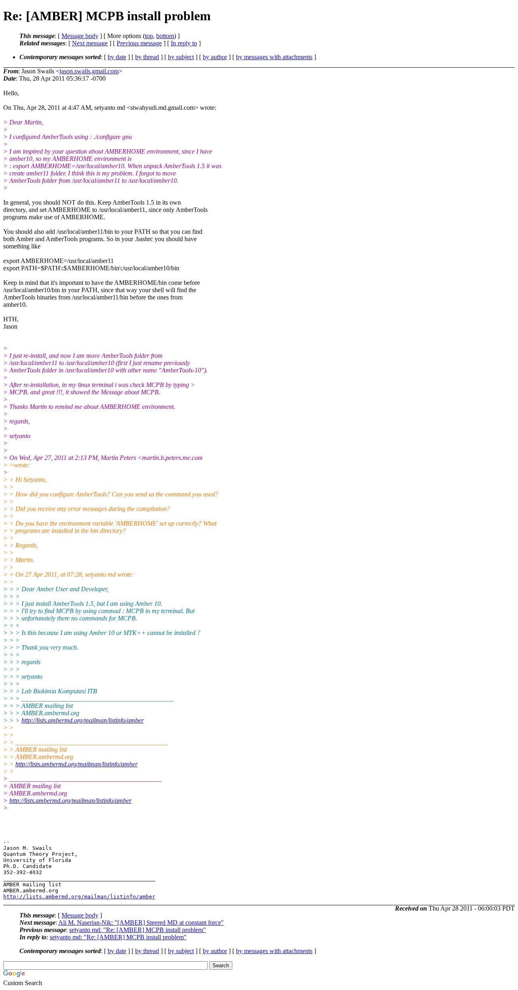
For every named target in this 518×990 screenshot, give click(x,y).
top (149, 35)
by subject (181, 56)
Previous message (139, 43)
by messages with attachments (274, 56)
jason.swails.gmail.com (89, 71)
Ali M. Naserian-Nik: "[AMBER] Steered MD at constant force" (141, 922)
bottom (165, 35)
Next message (90, 43)
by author (215, 56)
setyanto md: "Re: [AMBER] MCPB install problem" (137, 929)
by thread (147, 56)
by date (117, 56)
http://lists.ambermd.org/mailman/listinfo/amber (82, 720)
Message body (80, 35)
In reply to (184, 43)
